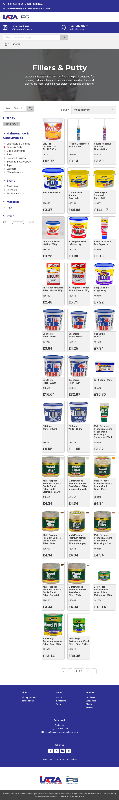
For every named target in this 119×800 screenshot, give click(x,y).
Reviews (89, 707)
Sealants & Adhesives (18, 161)
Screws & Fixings (16, 158)
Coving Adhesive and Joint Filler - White (102, 147)
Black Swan (12, 186)
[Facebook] (50, 751)
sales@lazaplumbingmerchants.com (61, 732)
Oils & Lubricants (15, 150)
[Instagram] (68, 751)
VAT (17, 44)
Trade (58, 704)
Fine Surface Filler (52, 192)
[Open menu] (114, 17)
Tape (9, 165)
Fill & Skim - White (103, 380)
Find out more (77, 797)
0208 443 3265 (34, 4)
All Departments (29, 697)
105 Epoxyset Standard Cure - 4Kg (75, 195)
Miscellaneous (14, 172)
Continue (64, 797)
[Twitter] (56, 751)
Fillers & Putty (10, 124)
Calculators (91, 701)
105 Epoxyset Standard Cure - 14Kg (101, 195)
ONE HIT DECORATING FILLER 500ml (50, 147)
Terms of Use (59, 759)
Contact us (59, 725)
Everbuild (11, 190)
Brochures (90, 697)
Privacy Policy (47, 759)
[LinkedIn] (62, 751)
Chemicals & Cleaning (18, 143)
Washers (11, 168)
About (59, 697)
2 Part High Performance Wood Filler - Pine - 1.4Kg (78, 641)
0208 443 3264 (15, 4)
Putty (9, 207)
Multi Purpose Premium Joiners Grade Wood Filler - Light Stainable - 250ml (52, 486)
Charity (89, 704)
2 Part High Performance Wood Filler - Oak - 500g (53, 641)
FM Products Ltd (15, 193)
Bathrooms (61, 701)
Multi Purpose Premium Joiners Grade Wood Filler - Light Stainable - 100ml (103, 432)
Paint (9, 154)
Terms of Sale (28, 701)
